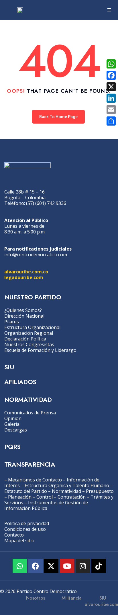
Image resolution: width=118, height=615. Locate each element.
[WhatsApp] (111, 64)
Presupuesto (100, 491)
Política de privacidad (26, 523)
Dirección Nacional (24, 316)
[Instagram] (83, 566)
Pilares (11, 321)
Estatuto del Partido (25, 491)
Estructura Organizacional (32, 327)
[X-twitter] (51, 566)
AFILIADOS (20, 381)
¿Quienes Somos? (23, 310)
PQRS (12, 446)
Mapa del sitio (19, 540)
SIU (9, 367)
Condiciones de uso (25, 529)
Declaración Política (25, 339)
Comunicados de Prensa (30, 413)
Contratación (72, 497)
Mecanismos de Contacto (35, 480)
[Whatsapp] (20, 566)
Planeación (20, 497)
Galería (11, 424)
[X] (111, 86)
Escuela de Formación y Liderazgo (40, 350)
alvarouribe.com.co (26, 272)
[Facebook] (35, 566)
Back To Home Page (58, 116)
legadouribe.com (23, 277)
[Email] (111, 109)
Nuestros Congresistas (29, 344)
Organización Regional (28, 333)
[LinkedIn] (111, 98)
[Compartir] (111, 121)
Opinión (12, 418)
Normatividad (66, 491)
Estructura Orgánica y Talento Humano (67, 485)
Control (44, 497)
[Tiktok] (98, 566)
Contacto (14, 535)
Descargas (15, 430)
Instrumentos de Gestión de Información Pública (46, 505)
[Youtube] (67, 566)
